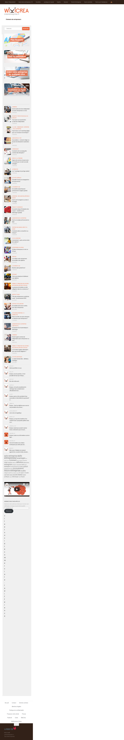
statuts (10, 476)
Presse (24, 714)
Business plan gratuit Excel (18, 268)
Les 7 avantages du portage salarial (20, 171)
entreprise (8, 464)
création (10, 462)
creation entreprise (23, 460)
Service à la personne (17, 158)
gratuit (25, 466)
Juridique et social (49, 2)
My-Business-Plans (16, 721)
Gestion (66, 2)
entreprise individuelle (17, 464)
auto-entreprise (10, 456)
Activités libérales (16, 177)
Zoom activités (88, 2)
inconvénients (18, 468)
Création (14, 256)
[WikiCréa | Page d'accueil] (16, 11)
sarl (5, 475)
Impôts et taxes (16, 294)
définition (19, 462)
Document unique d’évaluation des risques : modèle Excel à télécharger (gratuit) (20, 210)
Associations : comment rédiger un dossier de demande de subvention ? (20, 141)
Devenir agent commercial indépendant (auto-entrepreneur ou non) (20, 338)
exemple (7, 466)
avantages (21, 458)
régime (22, 473)
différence (14, 462)
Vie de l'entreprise (17, 128)
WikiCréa (23, 717)
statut (20, 475)
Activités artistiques (17, 356)
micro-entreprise (12, 470)
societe (15, 475)
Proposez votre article (13, 714)
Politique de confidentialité (16, 710)
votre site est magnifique (15, 413)
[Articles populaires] (20, 102)
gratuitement (7, 468)
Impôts (59, 2)
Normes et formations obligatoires (20, 283)
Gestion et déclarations (17, 303)
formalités (20, 466)
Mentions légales (16, 706)
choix (8, 460)
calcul (5, 460)
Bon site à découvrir (14, 381)
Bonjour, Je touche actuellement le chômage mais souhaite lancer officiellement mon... (17, 388)
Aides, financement (10, 2)
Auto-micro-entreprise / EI (26, 2)
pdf (9, 472)
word (20, 476)
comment (13, 460)
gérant (12, 468)
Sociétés (38, 2)
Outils (16, 717)
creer (6, 462)
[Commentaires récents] (14, 102)
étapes (23, 477)
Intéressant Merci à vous (15, 368)
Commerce (14, 106)
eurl (23, 464)
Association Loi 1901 (17, 138)
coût (18, 460)
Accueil (7, 703)
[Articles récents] (7, 102)
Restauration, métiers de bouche (19, 285)
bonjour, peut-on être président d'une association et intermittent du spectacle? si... (19, 398)
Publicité (9, 717)
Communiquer (20, 127)
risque (17, 472)
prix (11, 472)
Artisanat (14, 274)
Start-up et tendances (101, 2)
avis (26, 458)
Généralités (15, 314)
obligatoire (6, 472)
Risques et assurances (17, 207)
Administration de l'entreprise (19, 218)
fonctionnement (14, 466)
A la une (14, 127)
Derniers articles (23, 703)
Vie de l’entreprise (76, 2)
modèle (23, 471)
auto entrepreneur (13, 456)
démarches (26, 462)
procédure (14, 472)
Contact (14, 703)
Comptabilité (15, 325)
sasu (10, 475)
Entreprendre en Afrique (18, 247)
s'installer (26, 473)
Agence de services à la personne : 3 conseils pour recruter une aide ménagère (20, 161)
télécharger (15, 477)
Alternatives (15, 169)
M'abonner (8, 511)
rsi (19, 473)
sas (8, 475)
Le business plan (16, 187)
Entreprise (26, 127)
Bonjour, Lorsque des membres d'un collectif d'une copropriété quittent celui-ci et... (19, 420)
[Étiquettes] (26, 102)
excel (25, 464)
